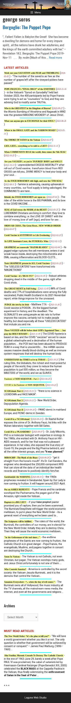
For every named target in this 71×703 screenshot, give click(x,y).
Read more (55, 57)
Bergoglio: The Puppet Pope (27, 27)
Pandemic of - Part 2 (21, 379)
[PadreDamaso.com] (35, 4)
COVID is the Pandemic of (24, 385)
